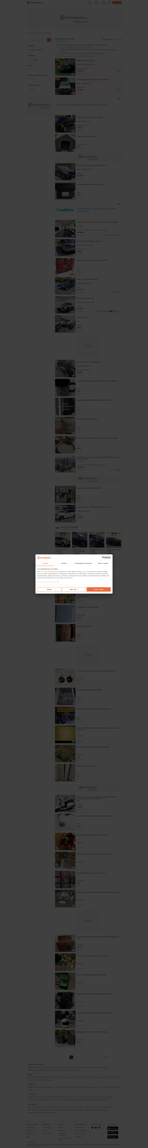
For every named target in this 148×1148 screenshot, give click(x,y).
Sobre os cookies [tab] (103, 563)
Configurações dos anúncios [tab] (83, 563)
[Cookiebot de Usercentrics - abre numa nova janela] (103, 557)
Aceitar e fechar (98, 589)
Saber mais (73, 589)
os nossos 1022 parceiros (49, 571)
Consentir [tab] (45, 563)
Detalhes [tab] (64, 563)
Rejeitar (49, 589)
